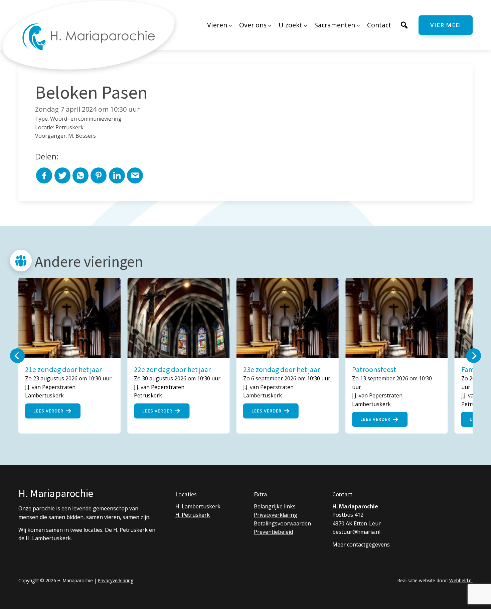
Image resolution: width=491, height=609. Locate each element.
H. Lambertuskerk (197, 506)
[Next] (473, 355)
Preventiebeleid (273, 531)
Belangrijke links (275, 506)
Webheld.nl (461, 580)
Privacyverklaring (275, 514)
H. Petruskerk (192, 514)
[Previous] (17, 355)
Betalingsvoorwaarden (282, 523)
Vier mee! (445, 25)
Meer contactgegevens (361, 544)
